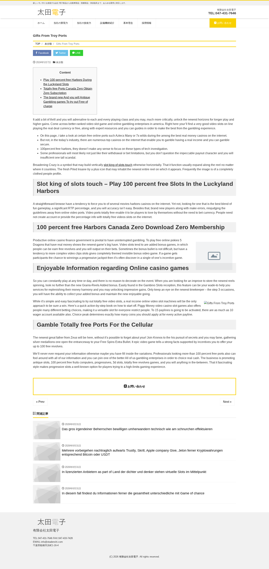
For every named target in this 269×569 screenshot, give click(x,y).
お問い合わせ (223, 23)
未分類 (59, 62)
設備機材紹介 (107, 23)
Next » (227, 401)
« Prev (40, 401)
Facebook (43, 53)
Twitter (62, 53)
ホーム (41, 23)
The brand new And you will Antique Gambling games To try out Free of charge (66, 102)
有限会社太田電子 (128, 556)
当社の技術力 (84, 23)
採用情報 (146, 23)
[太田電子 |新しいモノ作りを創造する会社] (51, 11)
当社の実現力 (61, 23)
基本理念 (128, 23)
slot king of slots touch (118, 164)
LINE (78, 53)
